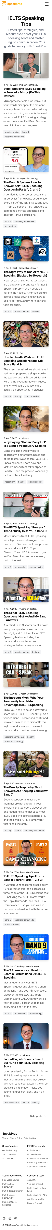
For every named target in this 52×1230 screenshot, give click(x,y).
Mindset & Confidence (28, 693)
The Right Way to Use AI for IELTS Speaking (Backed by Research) (26, 273)
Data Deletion (30, 1138)
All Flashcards (33, 1150)
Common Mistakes (26, 783)
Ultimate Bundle (34, 1154)
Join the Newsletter (35, 1199)
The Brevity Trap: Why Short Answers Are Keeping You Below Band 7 (25, 791)
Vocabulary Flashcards (37, 1162)
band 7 (18, 830)
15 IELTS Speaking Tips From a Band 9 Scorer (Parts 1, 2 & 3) (23, 878)
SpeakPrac (9, 1133)
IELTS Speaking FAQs (37, 1195)
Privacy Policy (16, 1138)
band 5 (21, 482)
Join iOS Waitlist (9, 1154)
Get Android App (9, 1150)
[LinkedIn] (10, 1218)
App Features (8, 1158)
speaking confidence (14, 136)
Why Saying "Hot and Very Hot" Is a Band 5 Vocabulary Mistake (25, 443)
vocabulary (10, 482)
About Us (31, 1180)
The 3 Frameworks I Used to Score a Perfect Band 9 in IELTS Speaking (24, 974)
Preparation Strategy (28, 85)
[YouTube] (4, 1218)
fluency (18, 396)
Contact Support (34, 1203)
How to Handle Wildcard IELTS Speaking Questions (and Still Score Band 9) (23, 360)
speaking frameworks (24, 221)
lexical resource (35, 482)
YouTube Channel (35, 1184)
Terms (5, 1138)
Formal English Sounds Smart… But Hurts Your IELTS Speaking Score (24, 1062)
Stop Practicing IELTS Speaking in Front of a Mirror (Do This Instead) (24, 92)
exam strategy (35, 1013)
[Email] (15, 1218)
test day (36, 652)
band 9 (25, 132)
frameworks (20, 567)
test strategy (10, 226)
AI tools (35, 311)
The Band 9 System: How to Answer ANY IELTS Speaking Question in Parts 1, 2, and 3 (22, 186)
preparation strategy (14, 741)
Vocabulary (24, 438)
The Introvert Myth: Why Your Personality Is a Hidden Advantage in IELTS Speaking (23, 701)
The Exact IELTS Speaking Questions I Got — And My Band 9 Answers (24, 616)
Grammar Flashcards (36, 1166)
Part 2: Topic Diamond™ (12, 1191)
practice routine (12, 132)
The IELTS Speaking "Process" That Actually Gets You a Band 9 (25, 529)
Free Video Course (10, 1180)
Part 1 (22, 353)
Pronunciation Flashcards (38, 1158)
